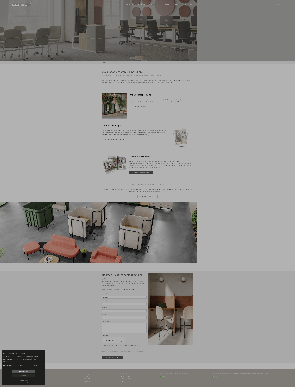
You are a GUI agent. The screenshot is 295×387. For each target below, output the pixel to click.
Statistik (22, 365)
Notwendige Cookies (9, 366)
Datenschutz (27, 383)
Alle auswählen (23, 371)
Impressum (19, 383)
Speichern (23, 375)
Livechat (35, 365)
